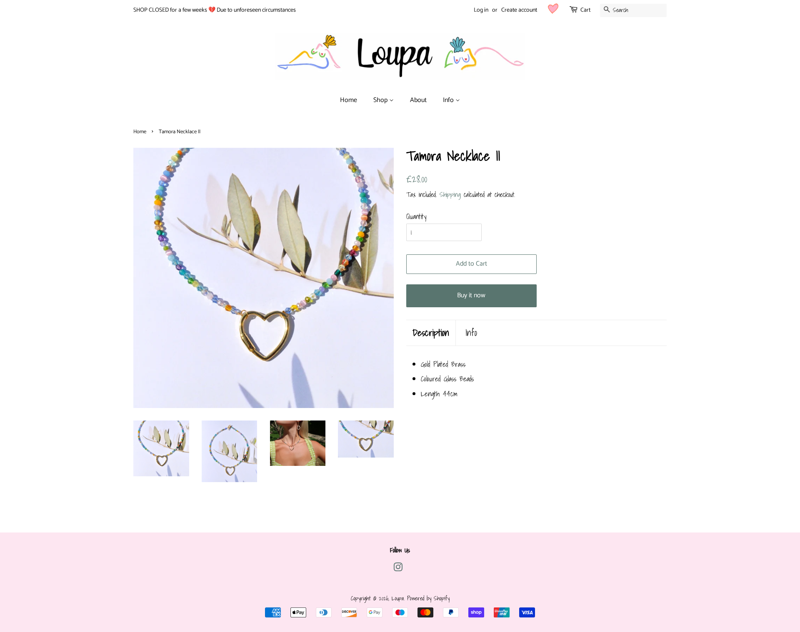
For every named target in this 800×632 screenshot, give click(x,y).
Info (449, 100)
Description (430, 332)
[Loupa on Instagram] (397, 568)
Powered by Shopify (428, 598)
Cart (585, 10)
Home (348, 100)
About (418, 100)
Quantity (416, 216)
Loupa (398, 598)
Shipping (450, 194)
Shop (381, 100)
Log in (481, 10)
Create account (519, 10)
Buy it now (471, 295)
